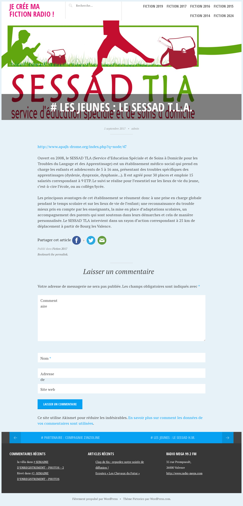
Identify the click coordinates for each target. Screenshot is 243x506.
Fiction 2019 (153, 6)
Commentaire (49, 303)
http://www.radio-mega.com (184, 473)
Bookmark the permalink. (53, 254)
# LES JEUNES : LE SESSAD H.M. (173, 437)
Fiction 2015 (224, 6)
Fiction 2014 (200, 15)
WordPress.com (160, 499)
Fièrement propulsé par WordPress (95, 499)
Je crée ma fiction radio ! (31, 10)
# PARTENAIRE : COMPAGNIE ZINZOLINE (70, 437)
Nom (45, 358)
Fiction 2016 (200, 6)
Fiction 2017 (176, 6)
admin (135, 128)
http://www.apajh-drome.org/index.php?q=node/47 (82, 146)
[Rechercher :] (91, 5)
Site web (47, 389)
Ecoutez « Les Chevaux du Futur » (117, 473)
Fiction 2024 (224, 15)
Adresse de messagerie (48, 382)
